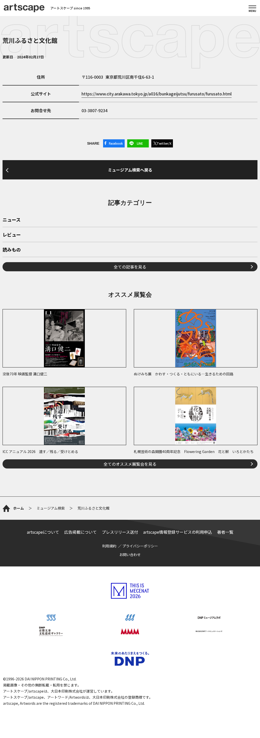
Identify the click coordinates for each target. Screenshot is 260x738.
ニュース (12, 220)
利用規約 (109, 545)
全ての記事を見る (130, 267)
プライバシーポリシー (140, 545)
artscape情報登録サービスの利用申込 (177, 532)
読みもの (12, 250)
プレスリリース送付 (120, 532)
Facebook (116, 143)
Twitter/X (164, 143)
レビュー (12, 235)
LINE (140, 143)
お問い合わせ (130, 554)
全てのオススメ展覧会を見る (130, 464)
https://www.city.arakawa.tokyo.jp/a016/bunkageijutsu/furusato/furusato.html (157, 94)
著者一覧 (225, 532)
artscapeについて (43, 532)
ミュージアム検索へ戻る (130, 170)
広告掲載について (80, 532)
